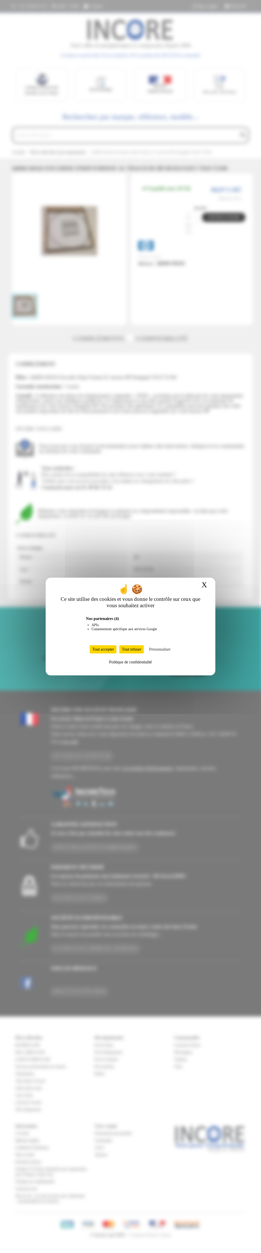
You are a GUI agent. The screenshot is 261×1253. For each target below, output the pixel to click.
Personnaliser (160, 649)
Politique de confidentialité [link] (130, 662)
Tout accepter (103, 649)
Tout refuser (131, 649)
